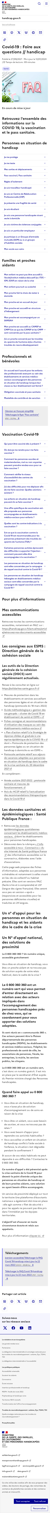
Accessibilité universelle (10, 1371)
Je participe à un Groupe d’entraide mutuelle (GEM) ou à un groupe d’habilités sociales (21, 239)
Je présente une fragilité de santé (20, 203)
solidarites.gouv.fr (10, 1455)
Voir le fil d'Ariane (8, 24)
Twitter (19, 32)
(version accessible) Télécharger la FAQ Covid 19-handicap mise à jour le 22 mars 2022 (23, 1261)
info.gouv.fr (7, 1471)
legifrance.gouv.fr (10, 1466)
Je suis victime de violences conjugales (22, 224)
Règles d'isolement (13, 181)
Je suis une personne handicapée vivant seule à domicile (23, 217)
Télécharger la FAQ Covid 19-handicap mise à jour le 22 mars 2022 (24, 1273)
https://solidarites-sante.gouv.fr (19, 688)
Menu (46, 3)
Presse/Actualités (8, 1423)
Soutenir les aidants (9, 1375)
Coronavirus (6, 1379)
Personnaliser (39, 1508)
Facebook (11, 32)
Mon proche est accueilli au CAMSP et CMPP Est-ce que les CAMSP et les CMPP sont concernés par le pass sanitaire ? (23, 329)
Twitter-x (5, 1328)
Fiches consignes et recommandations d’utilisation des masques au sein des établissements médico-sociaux (25, 724)
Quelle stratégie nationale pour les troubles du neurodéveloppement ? (19, 1415)
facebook (13, 1328)
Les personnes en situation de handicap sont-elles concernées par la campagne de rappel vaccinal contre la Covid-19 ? (23, 566)
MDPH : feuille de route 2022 (12, 1392)
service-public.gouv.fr (32, 1466)
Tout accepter (23, 1501)
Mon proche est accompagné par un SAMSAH (22, 319)
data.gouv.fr (22, 1471)
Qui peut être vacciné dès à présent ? (22, 443)
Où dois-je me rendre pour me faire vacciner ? (21, 451)
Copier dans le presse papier (4, 39)
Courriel (40, 32)
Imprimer (33, 32)
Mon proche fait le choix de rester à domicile (21, 294)
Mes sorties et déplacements (18, 169)
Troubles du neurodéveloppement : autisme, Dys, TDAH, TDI (24, 1410)
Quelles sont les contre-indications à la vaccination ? (23, 525)
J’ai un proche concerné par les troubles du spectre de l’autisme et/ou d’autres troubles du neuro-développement (23, 342)
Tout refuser (40, 1501)
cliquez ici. (35, 1235)
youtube (21, 1328)
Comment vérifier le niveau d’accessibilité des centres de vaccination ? (18, 477)
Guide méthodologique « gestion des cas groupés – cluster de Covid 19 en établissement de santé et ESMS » (25, 713)
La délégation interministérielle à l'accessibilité (19, 1361)
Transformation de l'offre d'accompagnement (19, 1404)
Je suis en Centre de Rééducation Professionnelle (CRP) (20, 195)
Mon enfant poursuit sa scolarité (20, 286)
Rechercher (39, 3)
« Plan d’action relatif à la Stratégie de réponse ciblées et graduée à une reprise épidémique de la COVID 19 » (25, 736)
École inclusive (7, 1383)
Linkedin (4, 32)
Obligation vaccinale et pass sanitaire (22, 391)
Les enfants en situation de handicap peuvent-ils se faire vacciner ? (22, 500)
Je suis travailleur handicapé (17, 187)
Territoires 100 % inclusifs (11, 1400)
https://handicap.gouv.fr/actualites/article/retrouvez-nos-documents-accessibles (24, 630)
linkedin (30, 1328)
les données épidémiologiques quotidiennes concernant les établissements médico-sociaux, (26, 831)
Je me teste (9, 163)
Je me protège (11, 157)
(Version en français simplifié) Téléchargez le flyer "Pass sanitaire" (22, 415)
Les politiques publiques (11, 1367)
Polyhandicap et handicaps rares (14, 1396)
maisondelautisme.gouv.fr (13, 1476)
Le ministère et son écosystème (13, 1340)
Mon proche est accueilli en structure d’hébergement (22, 310)
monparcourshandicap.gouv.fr (15, 1460)
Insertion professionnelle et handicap (15, 1388)
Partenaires (6, 1348)
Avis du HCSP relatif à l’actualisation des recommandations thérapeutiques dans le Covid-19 (25, 795)
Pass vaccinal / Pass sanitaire (18, 175)
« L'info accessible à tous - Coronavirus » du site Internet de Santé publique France (25, 847)
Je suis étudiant (11, 209)
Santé (6, 68)
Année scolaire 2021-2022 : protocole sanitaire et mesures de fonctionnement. (24, 784)
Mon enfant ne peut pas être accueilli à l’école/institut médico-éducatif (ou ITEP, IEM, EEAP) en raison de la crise (24, 277)
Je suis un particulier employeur (19, 230)
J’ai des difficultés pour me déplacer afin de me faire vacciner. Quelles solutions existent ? (23, 489)
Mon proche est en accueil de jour (20, 302)
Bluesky (26, 32)
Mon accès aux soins (14, 249)
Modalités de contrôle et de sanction (22, 398)
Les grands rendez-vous (10, 1344)
